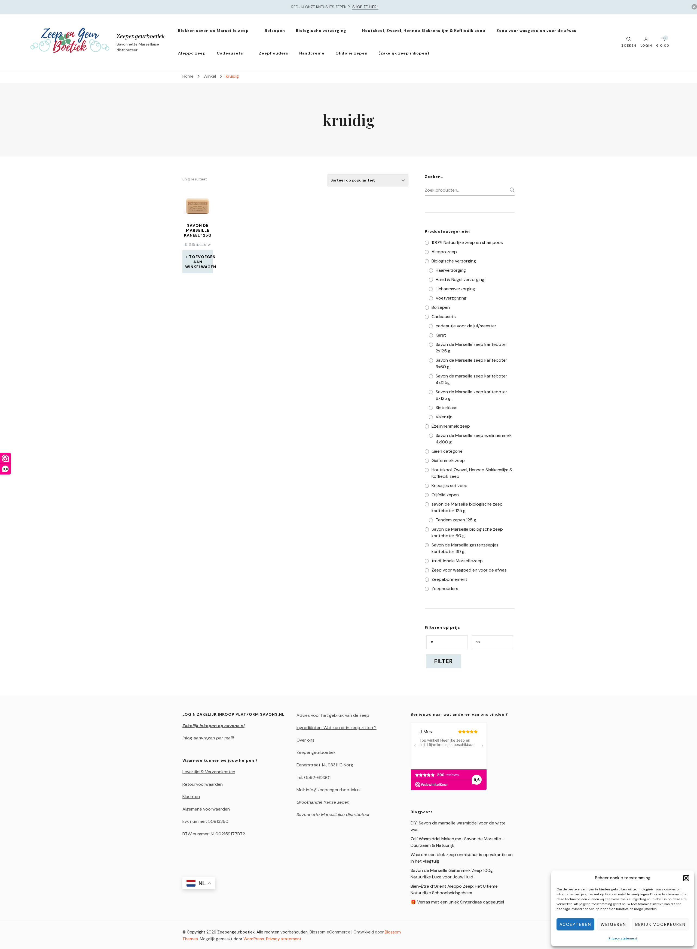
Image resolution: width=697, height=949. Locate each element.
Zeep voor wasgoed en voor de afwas (536, 30)
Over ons (305, 740)
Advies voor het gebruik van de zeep (332, 715)
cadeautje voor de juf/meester (466, 326)
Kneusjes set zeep (449, 485)
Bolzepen (275, 30)
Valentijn (444, 417)
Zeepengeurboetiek (140, 36)
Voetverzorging (451, 298)
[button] (686, 878)
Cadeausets (230, 53)
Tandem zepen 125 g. (456, 520)
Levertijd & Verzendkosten (208, 772)
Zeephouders (273, 53)
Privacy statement (623, 938)
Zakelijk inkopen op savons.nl (213, 726)
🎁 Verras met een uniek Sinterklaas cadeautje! (457, 902)
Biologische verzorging (321, 30)
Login (646, 45)
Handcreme (312, 53)
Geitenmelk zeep (448, 460)
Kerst (441, 335)
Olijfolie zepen (351, 53)
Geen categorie (447, 451)
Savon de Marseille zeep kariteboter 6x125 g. (471, 395)
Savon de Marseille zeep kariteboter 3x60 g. (471, 363)
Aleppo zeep (192, 53)
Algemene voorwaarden (206, 809)
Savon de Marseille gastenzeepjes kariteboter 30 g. (465, 548)
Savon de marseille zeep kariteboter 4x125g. (471, 379)
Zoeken (510, 190)
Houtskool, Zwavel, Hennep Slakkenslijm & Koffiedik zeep (423, 30)
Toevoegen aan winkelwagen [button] (199, 261)
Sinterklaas (446, 407)
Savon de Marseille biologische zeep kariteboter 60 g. (467, 532)
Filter (443, 661)
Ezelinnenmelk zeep (451, 426)
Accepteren (575, 924)
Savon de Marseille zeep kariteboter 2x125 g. (471, 347)
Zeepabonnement (449, 579)
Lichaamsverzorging (455, 289)
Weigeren (613, 924)
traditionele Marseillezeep (457, 561)
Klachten (191, 796)
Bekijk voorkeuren (660, 924)
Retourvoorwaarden (202, 784)
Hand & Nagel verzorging (460, 279)
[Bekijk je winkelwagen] (663, 40)
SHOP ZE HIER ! (365, 6)
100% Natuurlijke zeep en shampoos (467, 242)
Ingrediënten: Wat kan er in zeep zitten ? (336, 727)
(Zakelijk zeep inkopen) (403, 53)
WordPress (253, 939)
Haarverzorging (451, 270)
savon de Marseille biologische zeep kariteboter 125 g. (467, 507)
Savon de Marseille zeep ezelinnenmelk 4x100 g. (474, 439)
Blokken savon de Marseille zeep (213, 30)
